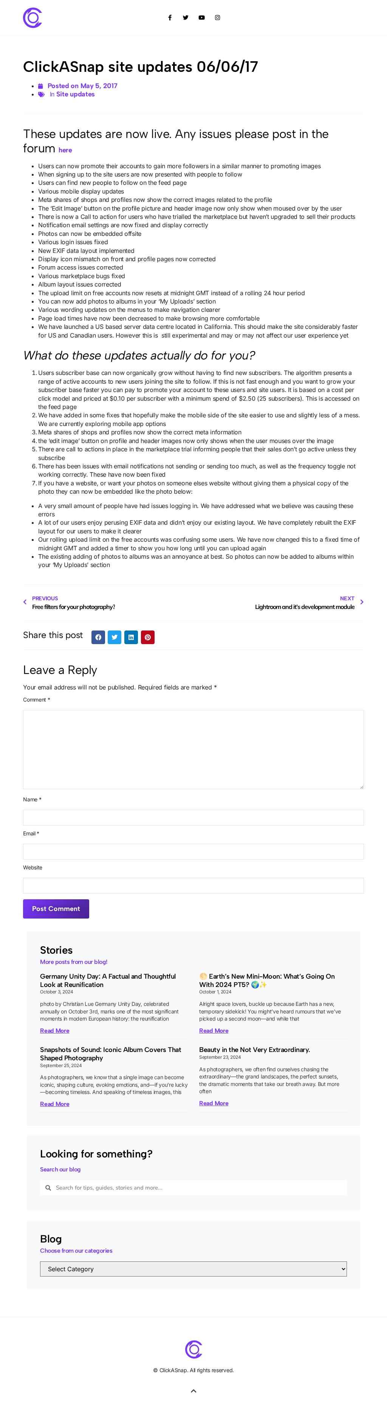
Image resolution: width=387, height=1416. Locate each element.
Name (32, 799)
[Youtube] (201, 18)
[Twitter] (186, 18)
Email (31, 833)
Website (32, 867)
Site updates (75, 94)
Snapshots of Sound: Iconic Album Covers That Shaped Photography (110, 1054)
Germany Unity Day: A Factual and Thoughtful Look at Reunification (108, 980)
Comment (36, 699)
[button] (98, 637)
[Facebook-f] (170, 18)
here (65, 150)
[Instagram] (217, 18)
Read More (54, 1030)
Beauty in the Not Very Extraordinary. (254, 1050)
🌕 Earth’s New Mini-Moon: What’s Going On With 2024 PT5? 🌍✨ (266, 980)
